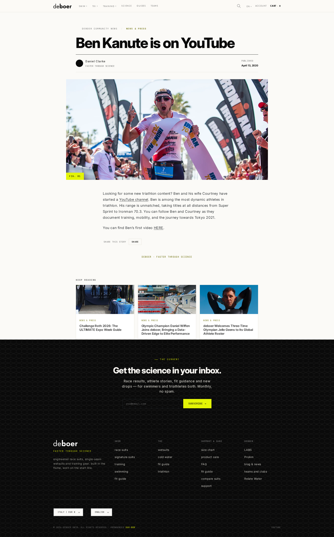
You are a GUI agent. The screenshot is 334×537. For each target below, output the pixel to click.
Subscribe (197, 403)
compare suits (211, 478)
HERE (158, 228)
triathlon (163, 471)
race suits (121, 449)
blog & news (252, 464)
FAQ (204, 464)
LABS (248, 449)
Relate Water (253, 478)
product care (210, 457)
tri (95, 6)
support (206, 485)
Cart (275, 6)
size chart (208, 449)
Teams (154, 6)
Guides (141, 6)
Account (261, 6)
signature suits (125, 457)
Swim (83, 6)
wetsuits (163, 449)
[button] (239, 6)
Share (135, 241)
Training (110, 6)
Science (126, 6)
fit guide (120, 478)
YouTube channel (133, 199)
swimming (121, 471)
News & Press (136, 28)
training (120, 464)
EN (249, 6)
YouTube (276, 527)
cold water (165, 457)
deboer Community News (100, 28)
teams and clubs (255, 471)
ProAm (248, 457)
